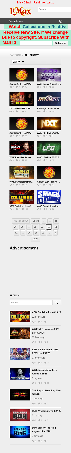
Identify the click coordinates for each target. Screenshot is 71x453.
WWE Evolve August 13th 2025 (52, 84)
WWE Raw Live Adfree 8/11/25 (24, 157)
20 (15, 227)
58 (35, 227)
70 (29, 233)
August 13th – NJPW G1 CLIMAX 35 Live (29, 133)
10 (56, 221)
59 (42, 227)
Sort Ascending (23, 61)
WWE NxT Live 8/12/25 (48, 133)
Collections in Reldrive (45, 26)
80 (36, 233)
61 (56, 227)
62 (16, 233)
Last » (36, 239)
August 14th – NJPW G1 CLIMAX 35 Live (29, 84)
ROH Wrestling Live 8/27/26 (46, 411)
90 (43, 233)
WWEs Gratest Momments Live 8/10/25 (28, 182)
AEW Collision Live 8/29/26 (46, 312)
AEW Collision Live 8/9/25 (21, 206)
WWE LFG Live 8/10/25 (48, 157)
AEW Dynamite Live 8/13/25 (50, 108)
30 (22, 227)
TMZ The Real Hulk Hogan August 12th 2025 (30, 108)
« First (36, 221)
